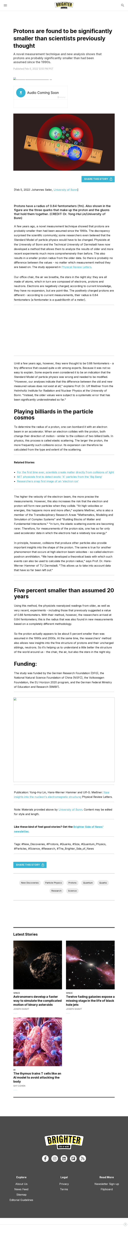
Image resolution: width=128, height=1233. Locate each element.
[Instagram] (54, 1158)
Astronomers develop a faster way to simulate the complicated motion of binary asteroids (37, 1000)
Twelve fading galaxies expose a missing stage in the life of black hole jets (90, 1000)
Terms (64, 1189)
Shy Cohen (19, 1086)
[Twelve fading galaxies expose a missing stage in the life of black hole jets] (90, 965)
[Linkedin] (64, 1158)
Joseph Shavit (21, 1009)
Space (16, 993)
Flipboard (107, 1189)
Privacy (64, 1184)
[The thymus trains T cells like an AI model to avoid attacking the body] (37, 1041)
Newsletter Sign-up (106, 1184)
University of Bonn (65, 189)
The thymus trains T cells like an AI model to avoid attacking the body (37, 1077)
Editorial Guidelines (21, 1200)
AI (14, 1070)
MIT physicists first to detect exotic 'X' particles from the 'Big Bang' (59, 476)
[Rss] (82, 1158)
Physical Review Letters (76, 267)
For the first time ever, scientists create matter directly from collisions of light (65, 472)
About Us (21, 1184)
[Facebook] (45, 1158)
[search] (122, 5)
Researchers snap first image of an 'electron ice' (48, 481)
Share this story (96, 179)
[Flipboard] (73, 1158)
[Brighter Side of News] (64, 5)
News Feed (21, 1189)
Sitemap (21, 1194)
